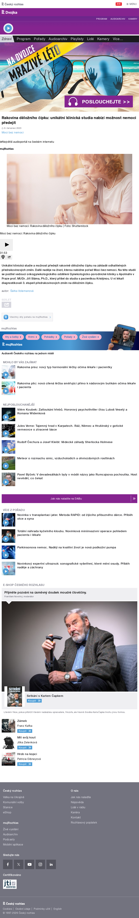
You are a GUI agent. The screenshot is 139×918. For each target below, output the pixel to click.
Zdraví (7, 39)
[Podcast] (3, 257)
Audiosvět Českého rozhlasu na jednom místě (28, 353)
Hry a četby (12, 337)
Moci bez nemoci (13, 132)
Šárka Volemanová (22, 291)
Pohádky (49, 337)
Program (101, 19)
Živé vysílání (89, 337)
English (58, 909)
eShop (7, 812)
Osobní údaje (23, 909)
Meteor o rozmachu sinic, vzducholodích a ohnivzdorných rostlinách (66, 458)
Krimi (31, 337)
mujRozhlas (9, 328)
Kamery (132, 19)
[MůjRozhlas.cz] (7, 149)
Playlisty (77, 39)
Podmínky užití (42, 909)
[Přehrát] (6, 245)
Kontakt (76, 817)
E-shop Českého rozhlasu (23, 585)
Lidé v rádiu (78, 807)
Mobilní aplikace (13, 844)
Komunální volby (13, 802)
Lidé (90, 39)
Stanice (8, 807)
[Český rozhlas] (12, 4)
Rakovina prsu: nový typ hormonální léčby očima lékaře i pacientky (64, 367)
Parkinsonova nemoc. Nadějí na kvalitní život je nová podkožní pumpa (66, 547)
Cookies (7, 909)
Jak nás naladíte (81, 797)
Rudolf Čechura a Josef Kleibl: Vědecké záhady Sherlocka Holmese (65, 442)
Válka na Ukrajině (13, 797)
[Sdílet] (9, 257)
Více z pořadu (14, 510)
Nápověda (77, 802)
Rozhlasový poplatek (84, 822)
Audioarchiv (118, 19)
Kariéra (75, 812)
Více (118, 39)
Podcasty (9, 839)
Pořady (39, 39)
